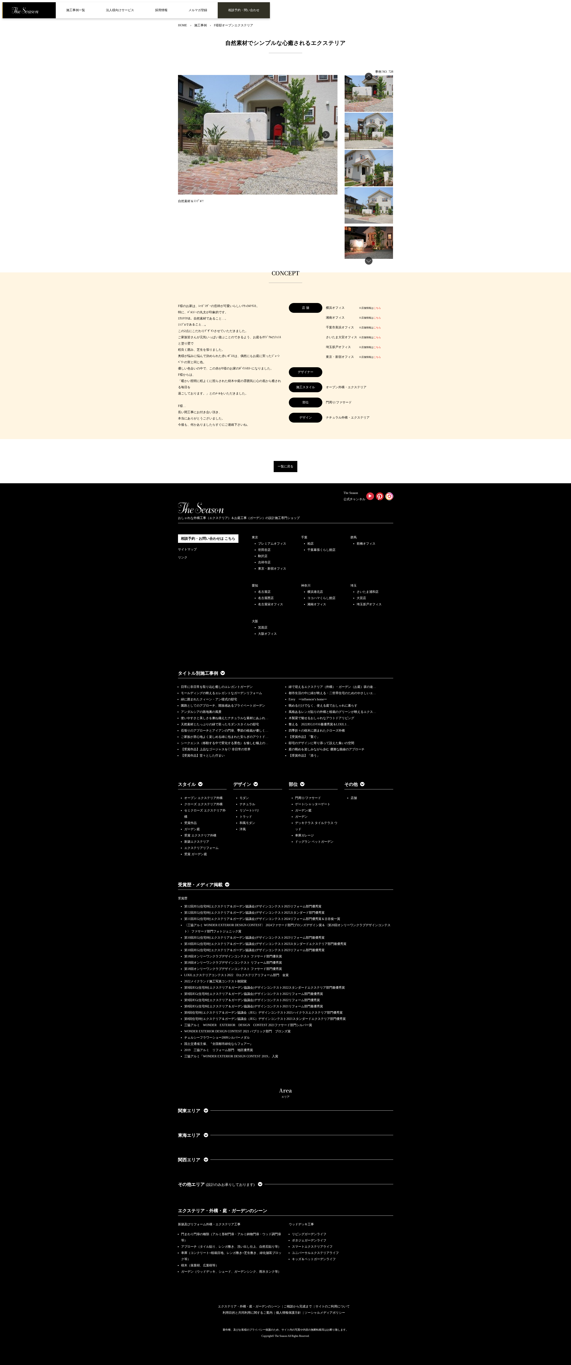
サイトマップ (187, 549)
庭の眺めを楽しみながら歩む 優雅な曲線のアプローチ (326, 749)
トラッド (246, 816)
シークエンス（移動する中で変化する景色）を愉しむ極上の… (224, 743)
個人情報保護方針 (288, 1312)
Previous (189, 135)
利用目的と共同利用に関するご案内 (248, 1312)
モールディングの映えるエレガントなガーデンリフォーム (221, 693)
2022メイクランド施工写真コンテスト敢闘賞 (215, 981)
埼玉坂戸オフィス (369, 604)
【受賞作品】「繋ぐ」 (304, 737)
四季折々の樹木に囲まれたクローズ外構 (317, 730)
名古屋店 (264, 591)
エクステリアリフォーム (201, 848)
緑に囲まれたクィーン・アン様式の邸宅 (209, 699)
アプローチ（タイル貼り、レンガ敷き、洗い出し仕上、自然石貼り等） (231, 1246)
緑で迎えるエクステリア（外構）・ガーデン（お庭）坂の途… (332, 687)
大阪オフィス (267, 633)
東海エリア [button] (189, 1135)
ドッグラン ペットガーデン (314, 841)
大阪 (255, 621)
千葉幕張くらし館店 (321, 550)
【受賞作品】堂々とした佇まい (203, 755)
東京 (255, 537)
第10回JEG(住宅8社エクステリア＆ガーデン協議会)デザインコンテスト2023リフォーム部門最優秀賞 (254, 937)
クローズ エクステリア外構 (203, 804)
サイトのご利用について (332, 1306)
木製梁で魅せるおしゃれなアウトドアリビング (321, 718)
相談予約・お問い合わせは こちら (208, 538)
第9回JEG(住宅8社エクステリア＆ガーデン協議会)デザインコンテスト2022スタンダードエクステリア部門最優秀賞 (264, 987)
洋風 (243, 829)
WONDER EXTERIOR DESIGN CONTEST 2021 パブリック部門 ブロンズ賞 (237, 1031)
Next (326, 135)
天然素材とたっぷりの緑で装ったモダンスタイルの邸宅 (220, 724)
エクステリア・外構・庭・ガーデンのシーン (222, 1210)
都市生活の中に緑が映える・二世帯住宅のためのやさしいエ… (332, 693)
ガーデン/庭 (303, 810)
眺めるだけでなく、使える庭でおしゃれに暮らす (323, 705)
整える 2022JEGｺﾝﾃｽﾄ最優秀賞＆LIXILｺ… (319, 724)
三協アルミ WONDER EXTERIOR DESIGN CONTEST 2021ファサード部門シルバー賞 (248, 1025)
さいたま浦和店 (368, 591)
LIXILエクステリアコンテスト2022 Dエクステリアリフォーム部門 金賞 (236, 975)
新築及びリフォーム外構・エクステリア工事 (209, 1224)
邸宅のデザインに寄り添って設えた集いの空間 (321, 743)
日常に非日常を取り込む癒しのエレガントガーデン (217, 687)
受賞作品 (190, 823)
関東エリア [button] (189, 1110)
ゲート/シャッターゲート (312, 804)
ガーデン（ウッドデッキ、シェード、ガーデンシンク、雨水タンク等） (231, 1271)
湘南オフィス (316, 604)
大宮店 (361, 598)
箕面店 (262, 627)
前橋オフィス (366, 543)
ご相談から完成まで (298, 1306)
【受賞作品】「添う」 (304, 755)
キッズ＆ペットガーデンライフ (314, 1259)
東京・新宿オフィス (272, 568)
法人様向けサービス (120, 10)
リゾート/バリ (249, 810)
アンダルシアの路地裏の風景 (201, 712)
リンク (182, 557)
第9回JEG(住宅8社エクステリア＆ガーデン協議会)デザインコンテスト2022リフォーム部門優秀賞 (252, 1000)
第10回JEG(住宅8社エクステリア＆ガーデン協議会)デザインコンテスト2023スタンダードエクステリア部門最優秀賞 (265, 944)
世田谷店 (264, 550)
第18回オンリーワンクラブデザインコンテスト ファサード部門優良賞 (233, 956)
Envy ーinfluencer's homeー (308, 699)
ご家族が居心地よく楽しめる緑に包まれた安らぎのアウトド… (224, 737)
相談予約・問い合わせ (243, 10)
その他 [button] (351, 784)
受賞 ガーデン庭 (195, 854)
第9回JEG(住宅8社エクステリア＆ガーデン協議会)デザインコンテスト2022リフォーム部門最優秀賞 (253, 994)
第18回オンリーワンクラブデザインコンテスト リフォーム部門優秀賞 (233, 962)
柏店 (310, 543)
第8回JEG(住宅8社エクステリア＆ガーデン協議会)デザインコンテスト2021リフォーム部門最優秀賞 (253, 1006)
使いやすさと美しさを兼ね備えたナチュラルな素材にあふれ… (224, 718)
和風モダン (247, 823)
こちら (377, 308)
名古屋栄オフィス (270, 604)
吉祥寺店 (264, 562)
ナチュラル (247, 804)
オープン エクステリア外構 (203, 798)
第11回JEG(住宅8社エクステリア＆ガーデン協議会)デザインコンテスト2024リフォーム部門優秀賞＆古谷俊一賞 (262, 919)
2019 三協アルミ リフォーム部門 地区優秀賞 (218, 1050)
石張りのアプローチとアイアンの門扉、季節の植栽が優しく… (224, 730)
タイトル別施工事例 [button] (198, 673)
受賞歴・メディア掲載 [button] (200, 884)
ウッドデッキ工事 (301, 1224)
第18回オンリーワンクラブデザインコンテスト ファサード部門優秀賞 (233, 969)
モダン (244, 798)
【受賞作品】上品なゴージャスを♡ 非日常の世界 (217, 749)
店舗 (354, 798)
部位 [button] (293, 784)
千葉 (304, 537)
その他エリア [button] (216, 1184)
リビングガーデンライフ (309, 1234)
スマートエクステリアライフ (312, 1246)
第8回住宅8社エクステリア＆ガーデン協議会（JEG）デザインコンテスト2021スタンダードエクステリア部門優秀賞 (265, 1019)
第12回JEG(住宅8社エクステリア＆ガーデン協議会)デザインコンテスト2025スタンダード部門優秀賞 (254, 912)
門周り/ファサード (308, 798)
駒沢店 (262, 556)
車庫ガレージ (304, 835)
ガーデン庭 (192, 829)
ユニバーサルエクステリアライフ (315, 1253)
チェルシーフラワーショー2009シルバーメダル (217, 1037)
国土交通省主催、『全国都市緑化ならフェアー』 (218, 1044)
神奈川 (305, 585)
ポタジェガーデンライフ (309, 1240)
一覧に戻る (285, 466)
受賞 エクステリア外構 (200, 835)
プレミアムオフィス (272, 543)
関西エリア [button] (189, 1159)
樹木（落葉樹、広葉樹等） (200, 1265)
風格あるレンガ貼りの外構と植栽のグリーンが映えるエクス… (332, 712)
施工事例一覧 (75, 10)
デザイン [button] (242, 784)
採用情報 (161, 10)
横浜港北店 (315, 591)
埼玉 (353, 585)
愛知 (255, 585)
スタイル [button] (187, 784)
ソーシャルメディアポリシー (324, 1312)
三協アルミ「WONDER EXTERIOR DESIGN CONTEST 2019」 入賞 (231, 1056)
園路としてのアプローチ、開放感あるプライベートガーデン (223, 705)
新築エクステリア (196, 841)
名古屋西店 (266, 598)
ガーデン (301, 816)
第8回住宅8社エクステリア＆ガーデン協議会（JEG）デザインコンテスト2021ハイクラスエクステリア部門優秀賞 (263, 1012)
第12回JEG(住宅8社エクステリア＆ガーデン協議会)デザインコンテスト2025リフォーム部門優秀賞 (252, 906)
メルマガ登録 (197, 10)
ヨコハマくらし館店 (321, 598)
